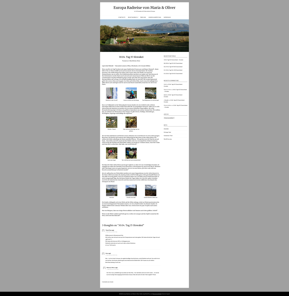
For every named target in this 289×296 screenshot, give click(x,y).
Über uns (143, 17)
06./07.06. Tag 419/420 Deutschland (173, 66)
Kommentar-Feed (168, 135)
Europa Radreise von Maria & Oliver (144, 7)
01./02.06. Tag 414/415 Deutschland (173, 73)
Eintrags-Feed (167, 132)
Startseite (121, 17)
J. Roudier (166, 100)
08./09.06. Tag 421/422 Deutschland (173, 63)
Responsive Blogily (157, 293)
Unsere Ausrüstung (154, 17)
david (165, 95)
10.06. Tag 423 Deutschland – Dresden (173, 59)
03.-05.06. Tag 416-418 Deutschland (173, 70)
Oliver (138, 61)
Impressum (167, 17)
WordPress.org (168, 139)
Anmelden (166, 128)
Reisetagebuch (133, 17)
